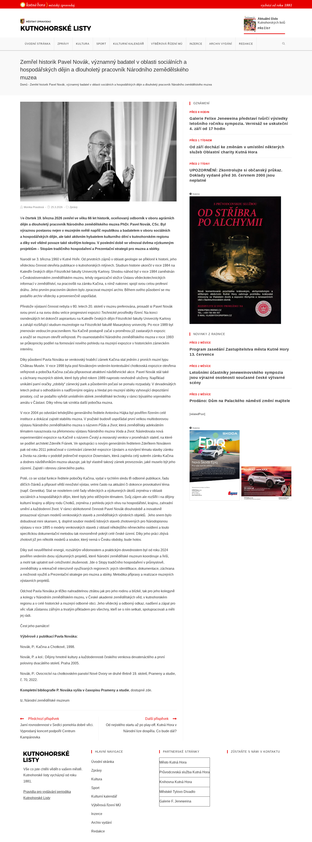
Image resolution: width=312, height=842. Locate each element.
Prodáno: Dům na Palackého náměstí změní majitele (240, 401)
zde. (149, 690)
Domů (23, 84)
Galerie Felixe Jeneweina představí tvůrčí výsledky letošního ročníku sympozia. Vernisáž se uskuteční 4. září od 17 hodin (239, 123)
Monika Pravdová (34, 207)
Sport (95, 788)
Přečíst (264, 28)
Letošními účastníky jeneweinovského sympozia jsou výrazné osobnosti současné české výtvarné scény (237, 377)
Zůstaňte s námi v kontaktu (255, 751)
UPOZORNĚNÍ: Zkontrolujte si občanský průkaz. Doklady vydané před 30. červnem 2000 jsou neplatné (236, 175)
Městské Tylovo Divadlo (177, 791)
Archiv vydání (101, 822)
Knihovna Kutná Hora (175, 782)
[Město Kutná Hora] (47, 4)
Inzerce (96, 814)
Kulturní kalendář (104, 796)
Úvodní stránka (102, 762)
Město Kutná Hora (173, 762)
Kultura (96, 779)
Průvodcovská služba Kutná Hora (184, 772)
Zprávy (73, 207)
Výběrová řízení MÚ (106, 805)
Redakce (98, 831)
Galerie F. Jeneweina (175, 801)
